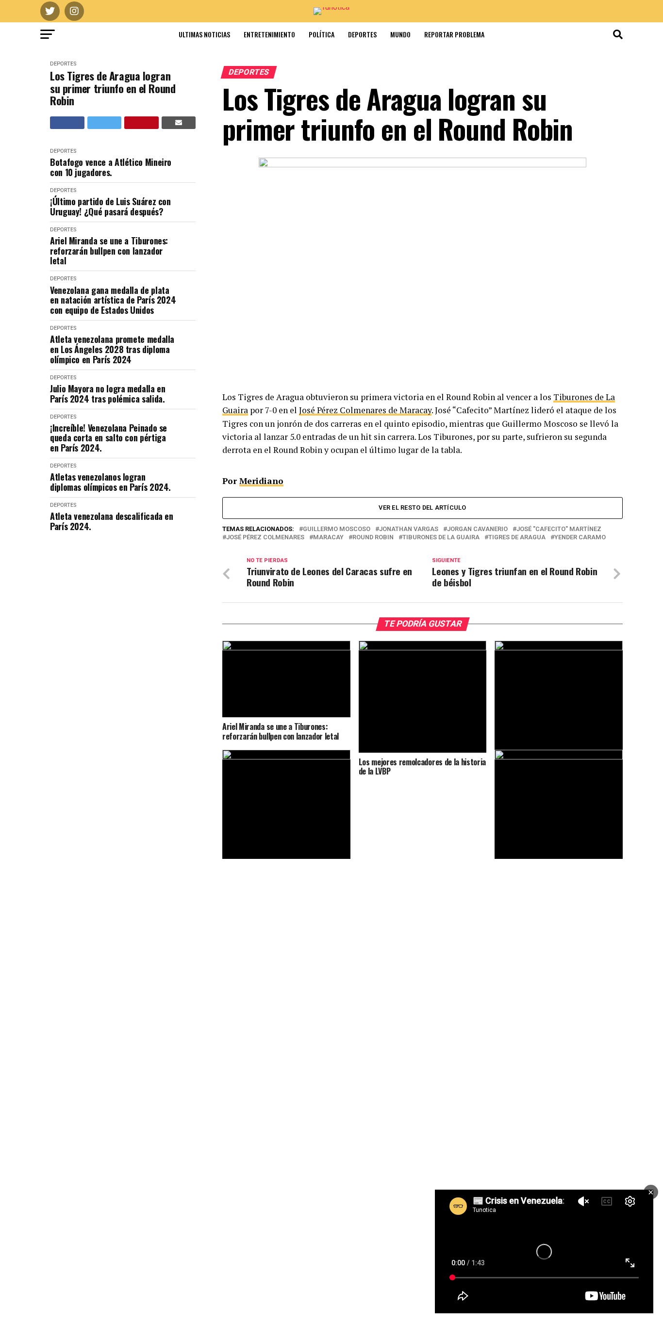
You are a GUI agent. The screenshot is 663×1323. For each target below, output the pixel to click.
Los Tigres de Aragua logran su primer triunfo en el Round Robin (112, 88)
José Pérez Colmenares (265, 537)
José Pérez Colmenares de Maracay (365, 410)
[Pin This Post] (141, 122)
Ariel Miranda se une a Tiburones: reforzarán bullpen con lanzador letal (109, 251)
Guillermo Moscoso (336, 529)
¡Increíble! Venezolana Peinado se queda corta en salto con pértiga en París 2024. (108, 438)
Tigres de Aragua (517, 537)
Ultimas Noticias (204, 34)
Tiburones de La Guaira (441, 537)
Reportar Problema (454, 34)
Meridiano (261, 480)
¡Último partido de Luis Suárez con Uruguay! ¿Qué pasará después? (110, 206)
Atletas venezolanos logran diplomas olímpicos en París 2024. (110, 482)
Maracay (328, 537)
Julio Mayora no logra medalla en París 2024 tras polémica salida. (107, 393)
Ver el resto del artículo (422, 507)
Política (321, 34)
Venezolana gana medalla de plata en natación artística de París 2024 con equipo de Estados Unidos (113, 300)
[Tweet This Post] (104, 122)
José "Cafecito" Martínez (558, 529)
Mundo (400, 34)
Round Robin (373, 537)
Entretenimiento (269, 34)
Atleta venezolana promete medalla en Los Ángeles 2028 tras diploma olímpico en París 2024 (112, 349)
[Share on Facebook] (67, 122)
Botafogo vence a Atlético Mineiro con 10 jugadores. (110, 167)
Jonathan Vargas (408, 529)
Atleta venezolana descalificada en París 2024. (111, 521)
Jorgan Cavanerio (477, 529)
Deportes (362, 34)
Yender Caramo (580, 537)
